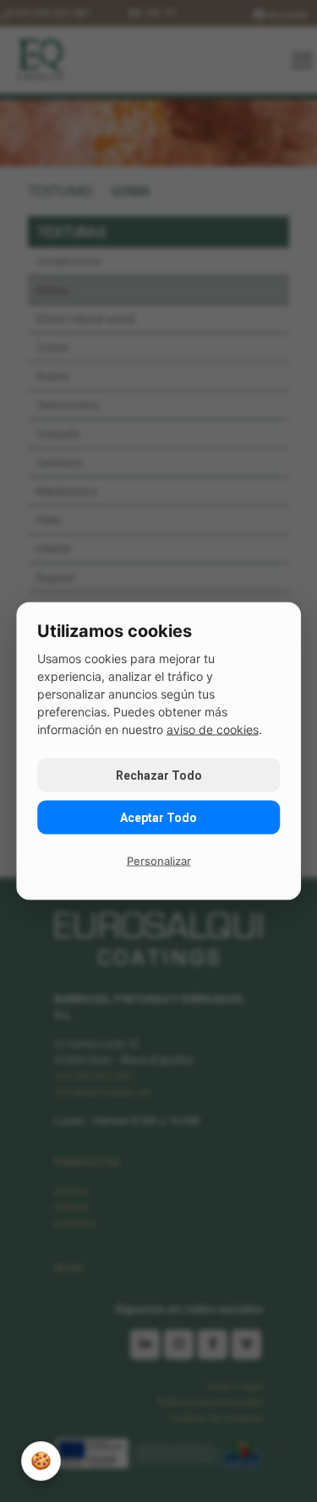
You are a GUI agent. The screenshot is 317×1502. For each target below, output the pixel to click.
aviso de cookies (213, 729)
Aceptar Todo (158, 817)
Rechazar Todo (159, 775)
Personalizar (159, 861)
